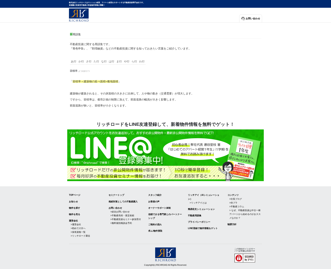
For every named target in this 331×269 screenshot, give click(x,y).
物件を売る (74, 214)
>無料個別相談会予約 (121, 223)
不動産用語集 (194, 215)
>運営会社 (76, 224)
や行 (126, 61)
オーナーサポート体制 (159, 208)
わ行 (142, 61)
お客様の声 (153, 201)
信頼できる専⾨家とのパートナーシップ (165, 216)
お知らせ (73, 201)
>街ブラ (233, 202)
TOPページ (74, 195)
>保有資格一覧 (78, 232)
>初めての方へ (78, 228)
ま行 (119, 61)
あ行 (73, 61)
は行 (111, 61)
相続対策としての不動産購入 (123, 201)
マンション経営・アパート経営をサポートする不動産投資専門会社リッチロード (79, 15)
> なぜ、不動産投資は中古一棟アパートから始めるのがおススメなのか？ (245, 214)
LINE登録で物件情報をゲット (203, 228)
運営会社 (73, 220)
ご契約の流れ (155, 224)
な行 (104, 61)
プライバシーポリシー (199, 222)
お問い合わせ (253, 18)
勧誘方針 (232, 224)
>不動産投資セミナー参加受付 (125, 219)
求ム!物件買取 (155, 231)
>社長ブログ (235, 199)
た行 (96, 61)
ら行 (134, 61)
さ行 (89, 61)
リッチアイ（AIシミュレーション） (203, 197)
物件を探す (74, 208)
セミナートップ (116, 195)
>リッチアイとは (198, 202)
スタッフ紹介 (155, 195)
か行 (81, 61)
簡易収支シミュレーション (201, 209)
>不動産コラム (236, 206)
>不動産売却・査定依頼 (122, 215)
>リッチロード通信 (80, 236)
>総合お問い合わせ (120, 211)
